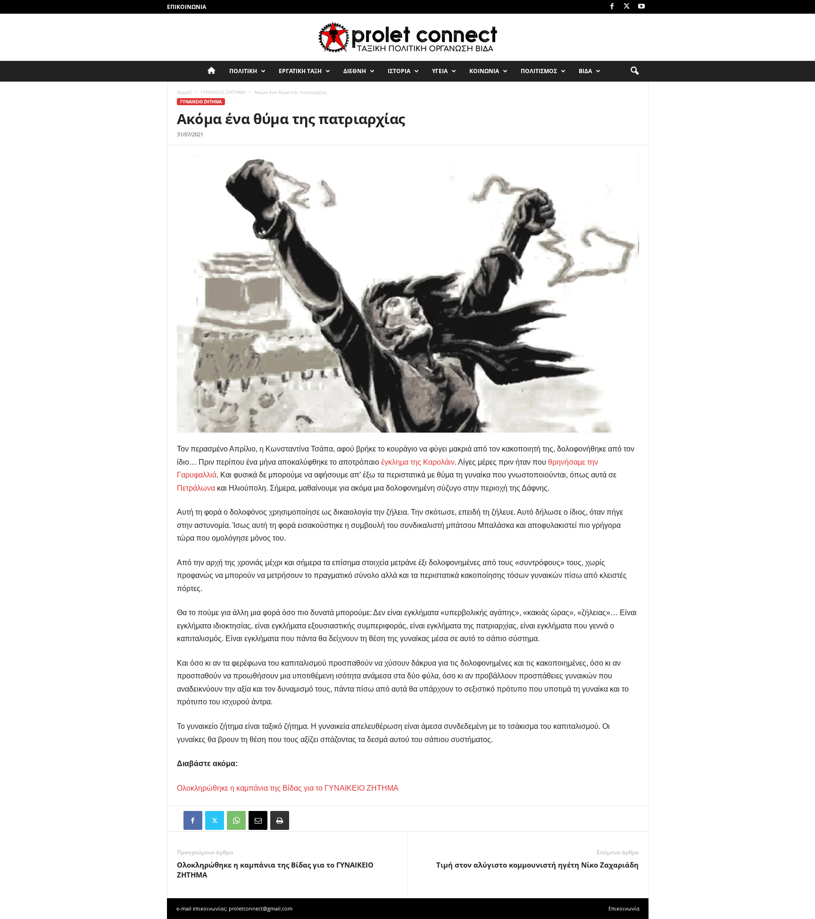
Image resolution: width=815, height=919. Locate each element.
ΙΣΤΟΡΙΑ (399, 71)
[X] (626, 7)
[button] (634, 71)
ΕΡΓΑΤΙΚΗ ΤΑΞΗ (300, 71)
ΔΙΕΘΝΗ (354, 71)
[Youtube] (641, 7)
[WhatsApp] (236, 820)
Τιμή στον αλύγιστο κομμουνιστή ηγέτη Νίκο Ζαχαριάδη (537, 864)
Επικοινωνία (186, 7)
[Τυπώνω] (279, 820)
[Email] (258, 820)
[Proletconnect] (407, 37)
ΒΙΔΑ (585, 71)
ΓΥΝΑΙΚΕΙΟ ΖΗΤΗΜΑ (222, 92)
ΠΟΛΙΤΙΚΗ (243, 71)
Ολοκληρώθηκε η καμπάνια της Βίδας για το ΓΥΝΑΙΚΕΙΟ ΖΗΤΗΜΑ (275, 869)
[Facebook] (612, 7)
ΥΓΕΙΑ (440, 71)
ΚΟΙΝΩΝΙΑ (484, 71)
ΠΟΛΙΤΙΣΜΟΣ (539, 71)
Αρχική (184, 92)
